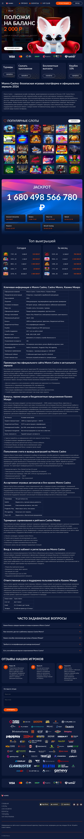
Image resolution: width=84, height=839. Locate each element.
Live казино (7, 809)
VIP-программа (8, 817)
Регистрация (64, 3)
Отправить (11, 709)
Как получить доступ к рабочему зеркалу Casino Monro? (23, 632)
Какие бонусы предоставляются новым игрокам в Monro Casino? (26, 625)
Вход (77, 3)
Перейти (9, 74)
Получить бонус (13, 48)
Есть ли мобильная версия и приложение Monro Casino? (23, 650)
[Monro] (9, 3)
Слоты (4, 806)
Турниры (5, 814)
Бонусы (5, 811)
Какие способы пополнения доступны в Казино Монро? (23, 638)
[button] (3, 3)
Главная (5, 803)
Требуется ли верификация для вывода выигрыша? (21, 644)
